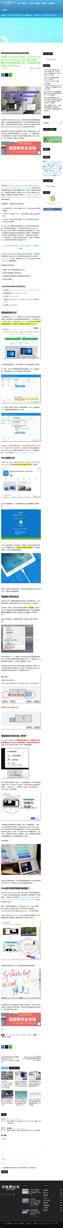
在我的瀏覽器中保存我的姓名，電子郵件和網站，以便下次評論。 (19, 1168)
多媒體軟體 (51, 3)
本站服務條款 (9, 1223)
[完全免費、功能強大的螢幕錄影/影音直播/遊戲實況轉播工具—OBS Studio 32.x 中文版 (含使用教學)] (21, 1075)
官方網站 (12, 317)
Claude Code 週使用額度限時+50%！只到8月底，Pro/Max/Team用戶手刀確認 (51, 79)
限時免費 (26, 53)
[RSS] (6, 1194)
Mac (14, 293)
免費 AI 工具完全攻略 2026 (16, 15)
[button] (60, 3)
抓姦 (51, 165)
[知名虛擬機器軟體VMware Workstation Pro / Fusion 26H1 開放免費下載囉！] (25, 1211)
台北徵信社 (53, 161)
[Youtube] (13, 1194)
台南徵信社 (55, 163)
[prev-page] (2, 1108)
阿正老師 (9, 1128)
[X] (6, 75)
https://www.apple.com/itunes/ (24, 453)
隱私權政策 (21, 1223)
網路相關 (37, 3)
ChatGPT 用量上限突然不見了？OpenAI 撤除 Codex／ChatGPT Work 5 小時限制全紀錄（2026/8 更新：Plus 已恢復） (52, 72)
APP (6, 1034)
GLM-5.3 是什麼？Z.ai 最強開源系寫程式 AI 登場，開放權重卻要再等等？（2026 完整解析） (53, 93)
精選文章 (24, 3)
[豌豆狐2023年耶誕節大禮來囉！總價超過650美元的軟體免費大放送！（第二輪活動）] (35, 1094)
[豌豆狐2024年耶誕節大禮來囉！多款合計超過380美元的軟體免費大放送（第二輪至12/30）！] (21, 1094)
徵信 (59, 166)
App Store (13, 296)
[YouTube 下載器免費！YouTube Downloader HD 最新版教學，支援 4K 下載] (25, 1191)
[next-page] (5, 1108)
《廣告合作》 (37, 15)
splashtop (23, 1034)
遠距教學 (22, 53)
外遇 (44, 170)
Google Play (6, 258)
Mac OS (18, 1034)
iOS (10, 1034)
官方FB (52, 1223)
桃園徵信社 (54, 172)
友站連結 (35, 1223)
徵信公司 (58, 165)
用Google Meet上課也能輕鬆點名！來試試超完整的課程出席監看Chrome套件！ (31, 1058)
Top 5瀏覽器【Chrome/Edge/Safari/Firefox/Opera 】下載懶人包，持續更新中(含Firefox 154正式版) (7, 1084)
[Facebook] (2, 75)
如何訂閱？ (52, 204)
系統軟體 (44, 3)
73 (7, 1119)
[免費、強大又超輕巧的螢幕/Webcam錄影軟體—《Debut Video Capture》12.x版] (7, 1094)
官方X (56, 1223)
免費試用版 (4, 261)
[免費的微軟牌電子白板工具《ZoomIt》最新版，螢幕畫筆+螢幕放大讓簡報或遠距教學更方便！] (35, 1075)
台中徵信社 (48, 163)
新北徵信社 (47, 172)
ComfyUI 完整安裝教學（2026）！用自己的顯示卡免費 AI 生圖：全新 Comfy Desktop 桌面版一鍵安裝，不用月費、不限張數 (53, 100)
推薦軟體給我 (28, 15)
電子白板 (9, 1036)
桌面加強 (12, 53)
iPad (13, 1034)
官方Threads (47, 15)
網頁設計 (58, 175)
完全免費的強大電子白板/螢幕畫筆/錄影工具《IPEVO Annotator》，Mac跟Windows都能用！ (10, 1059)
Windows (21, 293)
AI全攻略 (31, 3)
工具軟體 (4, 10)
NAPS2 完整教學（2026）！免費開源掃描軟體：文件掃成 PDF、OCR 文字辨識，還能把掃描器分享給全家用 (53, 108)
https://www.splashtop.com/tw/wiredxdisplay (24, 290)
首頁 (19, 3)
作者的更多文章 (14, 1068)
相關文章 (4, 1068)
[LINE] (10, 75)
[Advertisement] (31, 30)
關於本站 (3, 15)
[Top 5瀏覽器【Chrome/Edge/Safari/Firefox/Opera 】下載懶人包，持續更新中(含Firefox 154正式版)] (7, 1075)
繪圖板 (34, 1034)
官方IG (54, 15)
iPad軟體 (3, 53)
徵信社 (47, 161)
